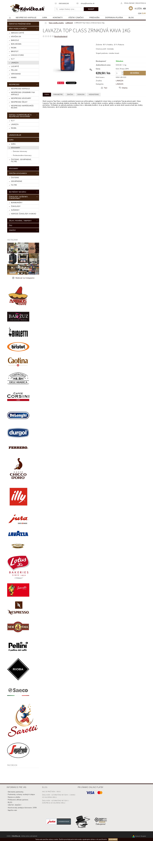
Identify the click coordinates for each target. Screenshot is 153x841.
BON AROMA (16, 44)
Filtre (14, 185)
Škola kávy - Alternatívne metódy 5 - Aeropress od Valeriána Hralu (55, 802)
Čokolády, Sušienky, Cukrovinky (18, 197)
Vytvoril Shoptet (140, 836)
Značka (70, 94)
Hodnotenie (94, 94)
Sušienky (15, 210)
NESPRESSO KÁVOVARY (21, 98)
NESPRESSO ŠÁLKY (19, 102)
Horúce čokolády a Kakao (23, 214)
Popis (47, 94)
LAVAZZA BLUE (15, 135)
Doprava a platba (114, 18)
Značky (12, 230)
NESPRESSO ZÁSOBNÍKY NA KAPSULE (23, 93)
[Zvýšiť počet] (122, 72)
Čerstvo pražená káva (20, 24)
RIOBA (13, 48)
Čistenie (15, 177)
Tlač (105, 88)
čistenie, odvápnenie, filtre (21, 160)
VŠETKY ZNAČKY (76, 18)
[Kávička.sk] (27, 8)
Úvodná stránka (10, 17)
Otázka (124, 88)
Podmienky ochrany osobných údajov (21, 794)
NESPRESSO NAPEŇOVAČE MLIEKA (22, 107)
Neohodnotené (60, 36)
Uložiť (62, 83)
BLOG (131, 18)
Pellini (14, 70)
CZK (139, 13)
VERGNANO (16, 74)
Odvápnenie (16, 181)
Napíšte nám (12, 810)
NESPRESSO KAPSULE (26, 18)
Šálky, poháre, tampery (20, 221)
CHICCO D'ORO (17, 55)
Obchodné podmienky (16, 792)
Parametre (58, 94)
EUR (144, 13)
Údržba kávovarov (18, 173)
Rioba (13, 128)
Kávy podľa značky (18, 29)
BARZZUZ (15, 40)
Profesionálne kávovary (22, 155)
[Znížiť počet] (122, 74)
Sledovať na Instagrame (24, 278)
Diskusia (81, 94)
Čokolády (16, 206)
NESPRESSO (14, 84)
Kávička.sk (16, 36)
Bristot (15, 51)
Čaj (10, 225)
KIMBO (14, 77)
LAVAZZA (14, 63)
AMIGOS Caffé (17, 33)
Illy (12, 59)
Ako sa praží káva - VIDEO (51, 792)
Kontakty (58, 18)
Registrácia (141, 3)
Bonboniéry (16, 203)
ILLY (12, 120)
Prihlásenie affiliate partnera (18, 800)
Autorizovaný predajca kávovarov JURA (22, 808)
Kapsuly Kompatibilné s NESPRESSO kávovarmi (20, 115)
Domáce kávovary (20, 151)
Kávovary (15, 148)
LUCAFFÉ (15, 66)
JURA (44, 18)
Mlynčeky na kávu (17, 192)
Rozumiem (113, 839)
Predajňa (94, 18)
